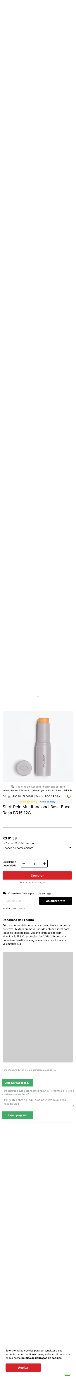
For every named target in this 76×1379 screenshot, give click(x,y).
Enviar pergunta (17, 1115)
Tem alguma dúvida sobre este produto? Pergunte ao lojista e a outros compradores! (38, 1092)
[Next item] (38, 711)
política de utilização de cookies (41, 1357)
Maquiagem (39, 790)
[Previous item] (38, 696)
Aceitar (23, 1367)
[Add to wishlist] (69, 796)
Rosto (50, 790)
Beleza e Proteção (20, 790)
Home (6, 790)
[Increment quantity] (44, 864)
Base (58, 790)
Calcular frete (55, 901)
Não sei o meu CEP (12, 908)
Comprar (37, 875)
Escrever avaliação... (17, 1082)
